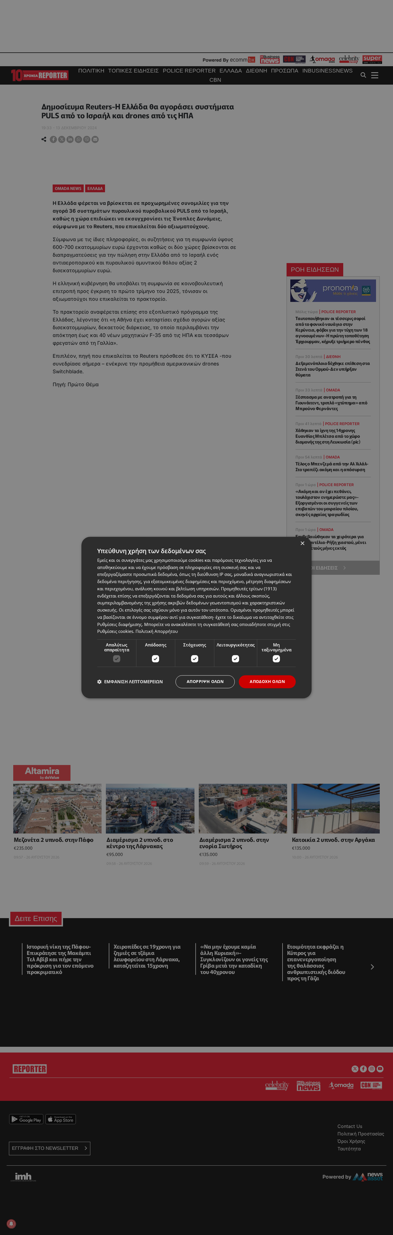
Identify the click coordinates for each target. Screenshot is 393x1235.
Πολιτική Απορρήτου (157, 631)
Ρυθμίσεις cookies (115, 631)
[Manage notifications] (11, 1223)
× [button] (302, 543)
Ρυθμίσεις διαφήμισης (119, 624)
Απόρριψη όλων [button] (205, 681)
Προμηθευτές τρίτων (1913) (248, 588)
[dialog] (196, 617)
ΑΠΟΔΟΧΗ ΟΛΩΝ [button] (267, 681)
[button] (130, 682)
